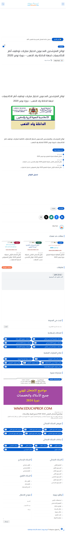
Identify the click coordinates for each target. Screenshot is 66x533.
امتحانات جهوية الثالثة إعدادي (48, 343)
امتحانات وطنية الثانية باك (17, 346)
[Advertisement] (33, 23)
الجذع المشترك (26, 487)
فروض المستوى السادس (13, 433)
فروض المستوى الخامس (53, 433)
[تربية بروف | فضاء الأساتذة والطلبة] (33, 4)
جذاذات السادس (19, 449)
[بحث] (3, 4)
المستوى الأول (57, 468)
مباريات (61, 46)
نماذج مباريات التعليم (31, 363)
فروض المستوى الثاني (13, 429)
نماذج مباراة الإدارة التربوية (18, 359)
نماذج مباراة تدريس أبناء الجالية (51, 363)
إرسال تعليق (57, 274)
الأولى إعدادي (26, 465)
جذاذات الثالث (41, 445)
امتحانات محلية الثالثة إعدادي (18, 343)
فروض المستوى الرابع (33, 433)
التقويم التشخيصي (56, 503)
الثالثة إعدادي (26, 468)
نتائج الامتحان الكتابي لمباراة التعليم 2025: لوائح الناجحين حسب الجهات (42, 162)
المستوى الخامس (57, 477)
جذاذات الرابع (48, 449)
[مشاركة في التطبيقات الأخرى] (41, 217)
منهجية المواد (58, 518)
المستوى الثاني (57, 474)
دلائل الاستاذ (58, 509)
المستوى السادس (56, 482)
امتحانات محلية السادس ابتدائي (47, 346)
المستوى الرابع (58, 479)
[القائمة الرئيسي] (63, 4)
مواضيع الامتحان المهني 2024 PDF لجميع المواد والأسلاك (42, 414)
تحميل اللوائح (33, 175)
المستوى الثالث (57, 471)
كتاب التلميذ (58, 515)
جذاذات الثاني (26, 445)
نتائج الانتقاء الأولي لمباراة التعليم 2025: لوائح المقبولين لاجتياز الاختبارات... (41, 167)
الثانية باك (27, 484)
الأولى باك (27, 481)
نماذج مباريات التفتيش (12, 363)
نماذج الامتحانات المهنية (48, 359)
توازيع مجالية (58, 506)
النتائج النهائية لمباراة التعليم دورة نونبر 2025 (49, 156)
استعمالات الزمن (57, 500)
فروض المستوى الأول (53, 429)
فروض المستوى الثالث (33, 429)
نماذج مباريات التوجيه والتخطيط (33, 366)
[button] (56, 217)
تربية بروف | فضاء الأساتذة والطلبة (38, 529)
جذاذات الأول (55, 445)
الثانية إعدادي (26, 471)
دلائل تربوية (58, 512)
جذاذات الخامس (11, 445)
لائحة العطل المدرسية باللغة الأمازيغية (40, 39)
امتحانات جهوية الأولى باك (17, 339)
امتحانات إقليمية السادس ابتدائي (47, 339)
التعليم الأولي (58, 465)
